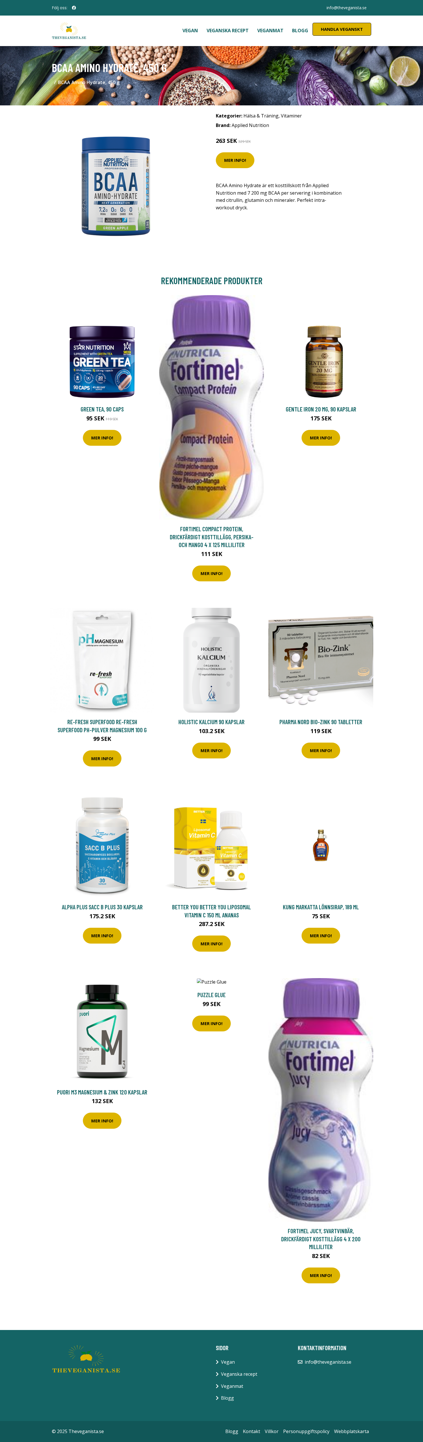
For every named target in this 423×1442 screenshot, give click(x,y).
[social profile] (74, 7)
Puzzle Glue (211, 994)
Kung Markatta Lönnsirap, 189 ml (321, 906)
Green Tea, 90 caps (102, 409)
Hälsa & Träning (261, 116)
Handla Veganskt (342, 29)
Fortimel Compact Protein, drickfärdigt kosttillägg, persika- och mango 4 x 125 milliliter (212, 536)
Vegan (190, 30)
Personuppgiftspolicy (306, 1431)
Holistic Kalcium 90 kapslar (211, 721)
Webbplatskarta (351, 1431)
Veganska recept (228, 30)
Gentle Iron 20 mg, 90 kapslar (321, 409)
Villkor (272, 1431)
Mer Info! (235, 160)
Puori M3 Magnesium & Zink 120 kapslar (102, 1092)
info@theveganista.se (347, 7)
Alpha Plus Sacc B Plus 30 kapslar (102, 906)
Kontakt (251, 1431)
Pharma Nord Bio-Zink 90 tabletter (320, 721)
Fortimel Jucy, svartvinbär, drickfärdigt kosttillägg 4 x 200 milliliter (321, 1238)
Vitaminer (291, 116)
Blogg (300, 30)
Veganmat (270, 30)
